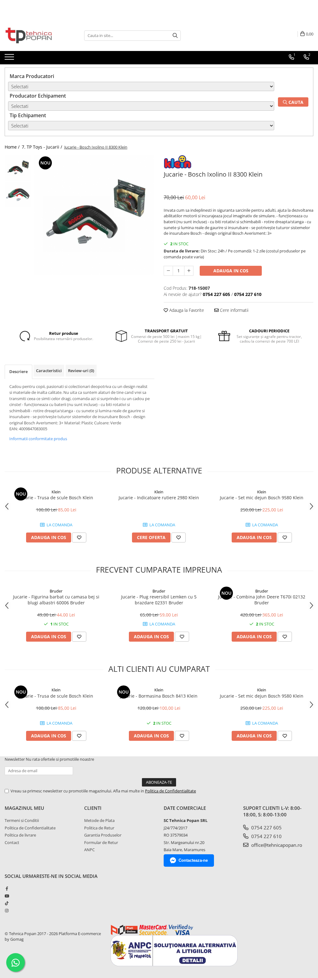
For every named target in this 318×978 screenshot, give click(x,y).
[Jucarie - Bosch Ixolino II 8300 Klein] (94, 215)
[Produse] (10, 58)
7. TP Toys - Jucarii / (42, 147)
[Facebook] (7, 888)
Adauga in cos (230, 271)
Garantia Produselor (102, 835)
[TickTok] (7, 903)
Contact (12, 842)
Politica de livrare (20, 835)
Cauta (295, 102)
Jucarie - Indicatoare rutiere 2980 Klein (159, 498)
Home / (13, 147)
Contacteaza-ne (193, 860)
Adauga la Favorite (186, 310)
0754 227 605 (266, 827)
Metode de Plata (99, 820)
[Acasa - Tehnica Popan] (36, 35)
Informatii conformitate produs (38, 438)
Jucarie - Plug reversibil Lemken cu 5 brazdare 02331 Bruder (159, 600)
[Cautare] (175, 35)
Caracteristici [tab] (49, 370)
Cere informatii (233, 310)
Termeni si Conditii (22, 820)
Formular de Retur (101, 842)
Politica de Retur (99, 828)
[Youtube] (7, 896)
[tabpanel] (94, 215)
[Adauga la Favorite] (79, 537)
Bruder (56, 591)
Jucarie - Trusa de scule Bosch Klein (56, 498)
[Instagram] (7, 910)
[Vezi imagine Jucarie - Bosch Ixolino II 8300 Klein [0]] (18, 168)
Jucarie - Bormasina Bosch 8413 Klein (159, 696)
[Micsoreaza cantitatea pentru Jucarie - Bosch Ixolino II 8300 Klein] (168, 271)
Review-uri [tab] (81, 370)
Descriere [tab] (18, 371)
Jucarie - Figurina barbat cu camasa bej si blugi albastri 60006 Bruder (56, 600)
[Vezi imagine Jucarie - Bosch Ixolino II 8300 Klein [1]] (18, 194)
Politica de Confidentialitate (170, 791)
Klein (56, 492)
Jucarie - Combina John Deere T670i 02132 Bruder (261, 600)
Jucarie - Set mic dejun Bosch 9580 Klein (261, 498)
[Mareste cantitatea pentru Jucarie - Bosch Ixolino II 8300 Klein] (188, 271)
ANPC (89, 849)
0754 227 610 (266, 836)
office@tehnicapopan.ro (276, 845)
